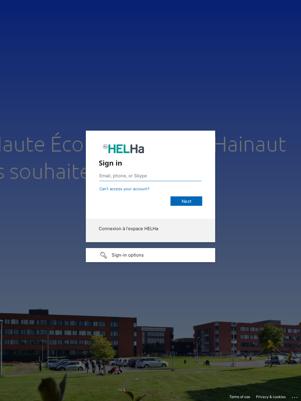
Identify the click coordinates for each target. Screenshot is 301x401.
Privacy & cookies (271, 397)
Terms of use (239, 397)
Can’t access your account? (124, 188)
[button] (150, 255)
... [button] (295, 396)
